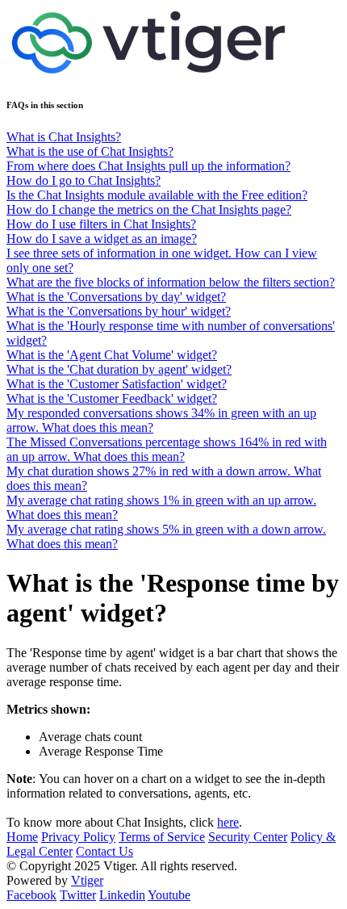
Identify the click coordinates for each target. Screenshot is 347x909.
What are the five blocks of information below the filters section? (170, 282)
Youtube (169, 895)
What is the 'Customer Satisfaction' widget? (116, 384)
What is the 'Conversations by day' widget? (116, 297)
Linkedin (122, 895)
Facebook (31, 895)
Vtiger (87, 880)
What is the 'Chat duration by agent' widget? (119, 369)
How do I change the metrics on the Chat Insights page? (148, 209)
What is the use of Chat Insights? (90, 151)
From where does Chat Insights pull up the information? (148, 166)
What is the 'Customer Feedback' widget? (111, 398)
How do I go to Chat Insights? (83, 180)
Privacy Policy (78, 837)
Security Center (247, 837)
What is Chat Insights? (63, 137)
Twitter (78, 895)
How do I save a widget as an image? (101, 238)
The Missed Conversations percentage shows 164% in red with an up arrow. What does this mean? (166, 449)
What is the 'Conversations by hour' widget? (118, 311)
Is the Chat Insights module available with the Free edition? (156, 195)
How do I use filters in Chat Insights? (101, 224)
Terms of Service (162, 837)
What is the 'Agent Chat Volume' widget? (111, 355)
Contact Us (104, 851)
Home (22, 837)
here (228, 822)
